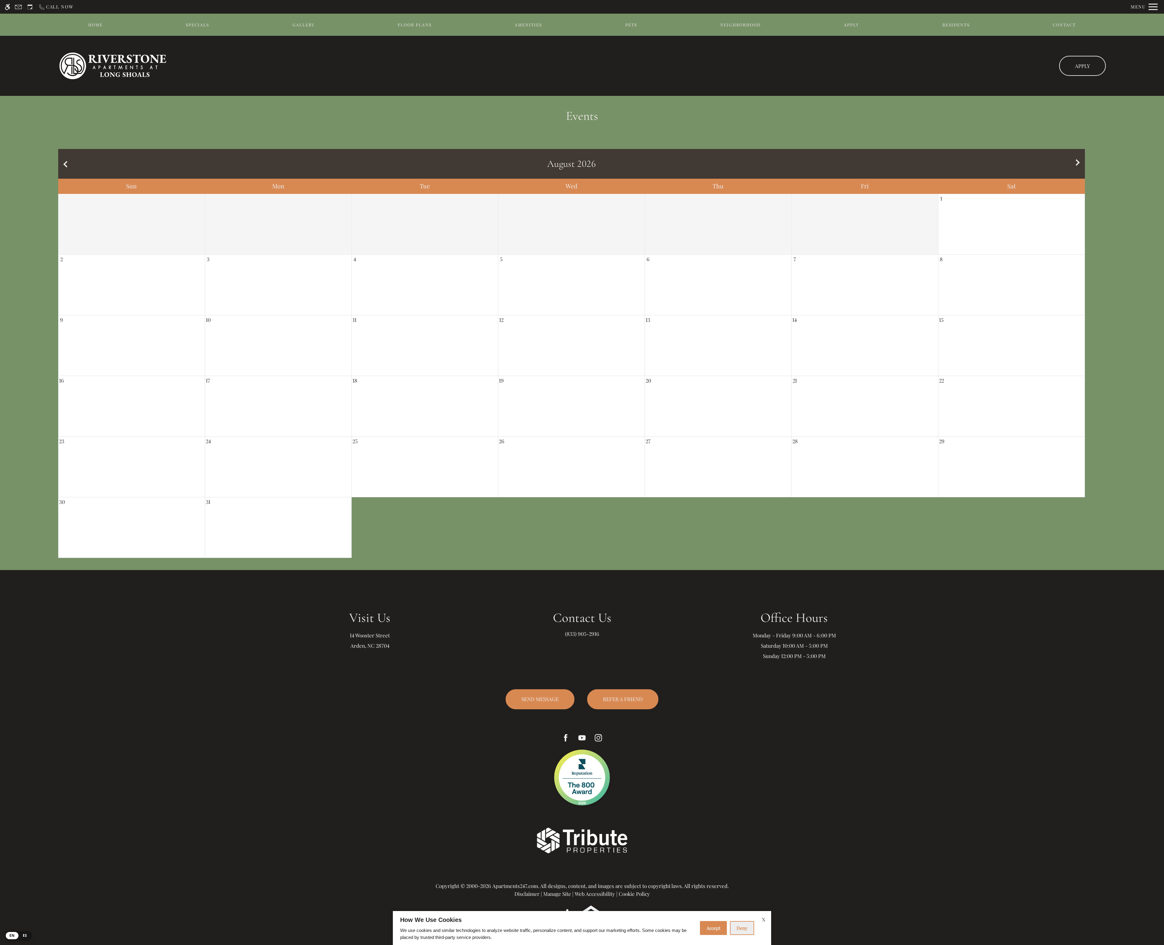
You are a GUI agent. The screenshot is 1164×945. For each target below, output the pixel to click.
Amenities (528, 24)
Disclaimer (527, 893)
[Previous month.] (64, 164)
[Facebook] (565, 737)
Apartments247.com (515, 886)
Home (95, 24)
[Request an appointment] (30, 7)
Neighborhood (740, 24)
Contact (1064, 24)
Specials (197, 24)
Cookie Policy (634, 893)
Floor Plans (415, 24)
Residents (956, 24)
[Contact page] (18, 7)
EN (12, 935)
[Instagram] (598, 737)
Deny (742, 928)
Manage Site (557, 893)
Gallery (304, 24)
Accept (713, 928)
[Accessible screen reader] (7, 7)
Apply (851, 24)
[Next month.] (1079, 164)
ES (25, 935)
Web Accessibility (595, 893)
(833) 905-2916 (582, 633)
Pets (631, 24)
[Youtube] (582, 737)
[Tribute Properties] (582, 839)
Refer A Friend (623, 699)
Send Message (540, 699)
